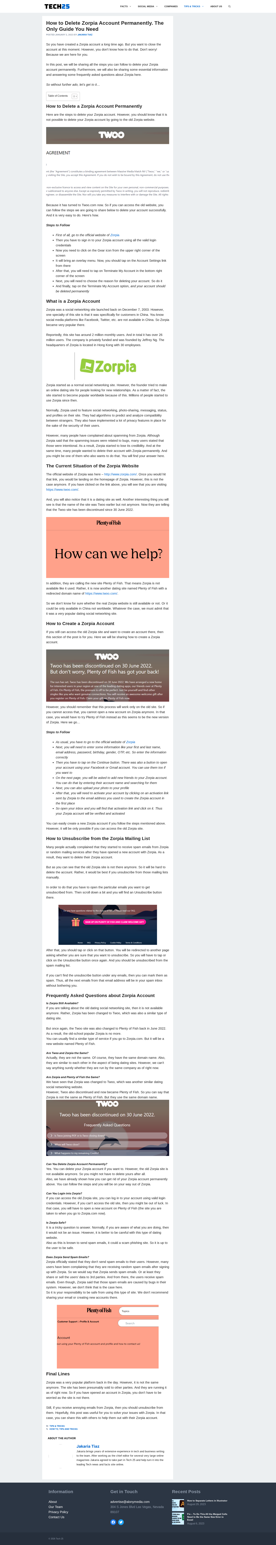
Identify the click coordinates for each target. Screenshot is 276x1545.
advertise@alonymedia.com (130, 1502)
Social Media (146, 6)
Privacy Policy (59, 1512)
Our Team (56, 1507)
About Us (216, 6)
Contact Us (56, 1517)
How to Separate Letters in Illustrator (207, 1500)
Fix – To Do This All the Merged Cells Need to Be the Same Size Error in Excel (207, 1517)
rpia (114, 235)
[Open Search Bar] (229, 6)
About (53, 1502)
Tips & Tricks (192, 6)
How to (54, 1429)
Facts (124, 6)
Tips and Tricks (68, 1429)
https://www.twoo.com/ (62, 489)
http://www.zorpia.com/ (120, 474)
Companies (171, 6)
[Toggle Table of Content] (73, 96)
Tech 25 (59, 1539)
